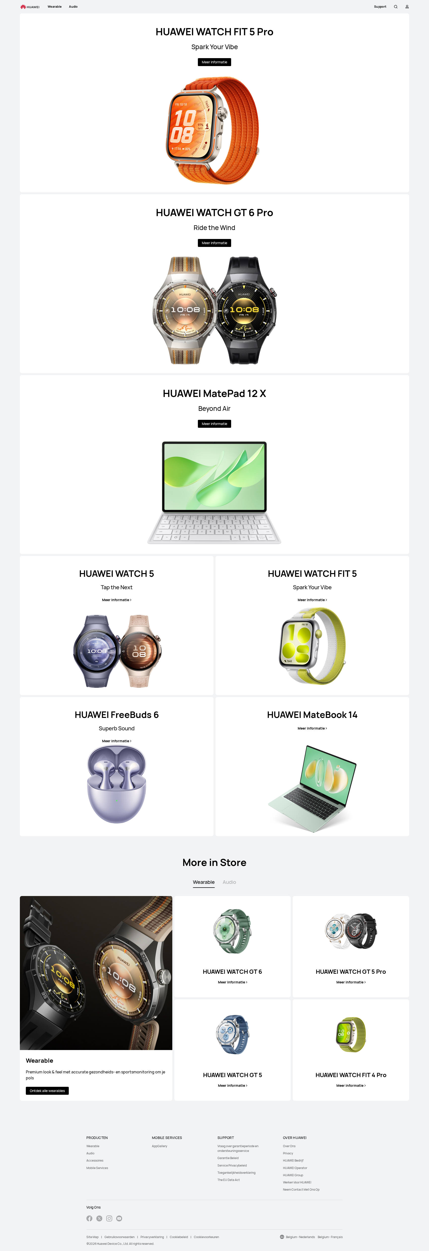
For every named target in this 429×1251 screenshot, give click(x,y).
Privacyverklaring (152, 1237)
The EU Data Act (228, 1180)
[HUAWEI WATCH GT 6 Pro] (214, 283)
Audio (90, 1153)
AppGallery (159, 1146)
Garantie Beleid (228, 1158)
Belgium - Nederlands (300, 1237)
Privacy (288, 1153)
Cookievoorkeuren (206, 1237)
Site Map (92, 1237)
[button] (396, 6)
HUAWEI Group (293, 1175)
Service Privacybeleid (232, 1165)
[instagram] (109, 1219)
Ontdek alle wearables (47, 1090)
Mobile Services (97, 1168)
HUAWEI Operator (295, 1168)
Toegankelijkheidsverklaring (236, 1173)
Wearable (92, 1146)
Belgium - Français (330, 1237)
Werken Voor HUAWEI (297, 1182)
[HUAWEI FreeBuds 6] (117, 766)
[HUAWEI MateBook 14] (312, 766)
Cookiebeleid (179, 1237)
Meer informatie (214, 62)
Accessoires (94, 1160)
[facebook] (89, 1219)
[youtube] (119, 1219)
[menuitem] (116, 1146)
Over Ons (289, 1146)
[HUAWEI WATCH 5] (117, 625)
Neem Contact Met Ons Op (301, 1189)
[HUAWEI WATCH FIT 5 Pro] (214, 102)
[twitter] (99, 1219)
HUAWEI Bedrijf (293, 1160)
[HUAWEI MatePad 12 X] (214, 464)
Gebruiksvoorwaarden (120, 1237)
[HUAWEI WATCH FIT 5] (312, 625)
